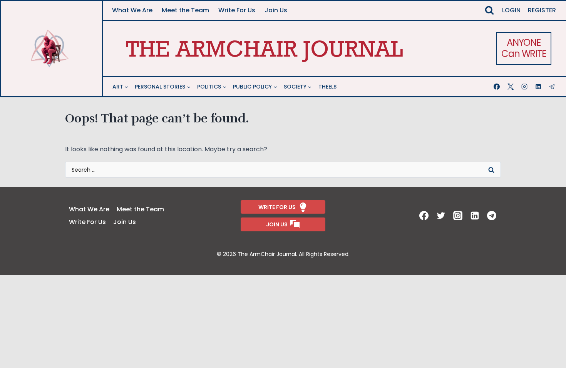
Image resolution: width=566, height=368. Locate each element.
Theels (327, 86)
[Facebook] (497, 86)
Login (511, 10)
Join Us (276, 10)
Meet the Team (185, 10)
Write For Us (236, 10)
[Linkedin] (539, 86)
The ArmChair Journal (264, 48)
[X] (511, 86)
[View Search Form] (489, 10)
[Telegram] (553, 86)
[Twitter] (441, 215)
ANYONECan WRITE (523, 48)
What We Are (132, 10)
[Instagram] (525, 86)
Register (542, 10)
